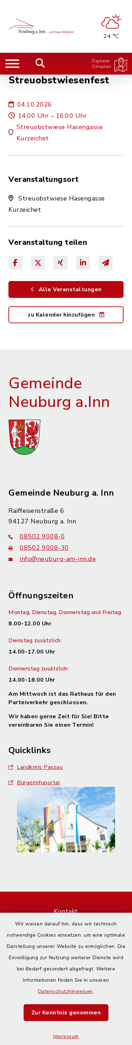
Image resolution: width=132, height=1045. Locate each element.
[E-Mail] (106, 263)
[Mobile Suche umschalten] (40, 64)
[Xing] (61, 263)
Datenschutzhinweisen (65, 991)
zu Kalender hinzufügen (62, 315)
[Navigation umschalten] (12, 63)
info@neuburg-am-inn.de (58, 559)
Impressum (66, 1036)
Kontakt (66, 911)
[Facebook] (15, 263)
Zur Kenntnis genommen (66, 1013)
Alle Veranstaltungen (69, 289)
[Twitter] (38, 263)
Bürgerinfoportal (38, 782)
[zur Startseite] (42, 26)
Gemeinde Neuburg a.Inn (59, 393)
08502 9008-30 (44, 547)
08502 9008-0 (42, 536)
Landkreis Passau (40, 767)
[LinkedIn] (83, 263)
